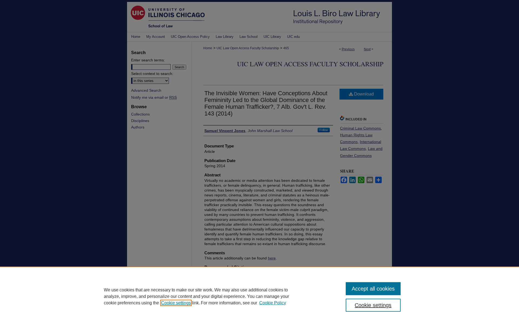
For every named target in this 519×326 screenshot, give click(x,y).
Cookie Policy (272, 303)
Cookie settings (176, 303)
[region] (259, 296)
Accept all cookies (373, 289)
